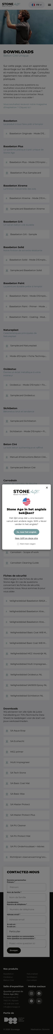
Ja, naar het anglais (26, 532)
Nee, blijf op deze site (26, 538)
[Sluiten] (47, 488)
